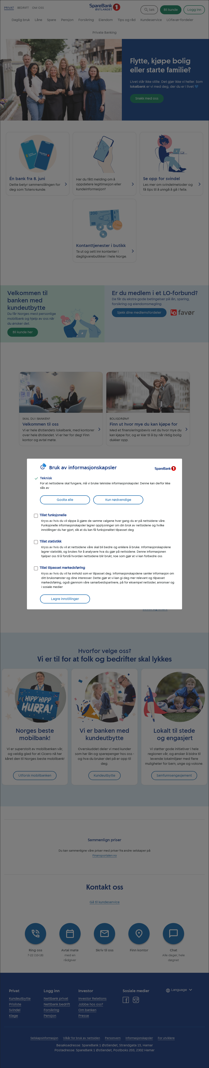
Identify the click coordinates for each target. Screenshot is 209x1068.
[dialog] (104, 534)
